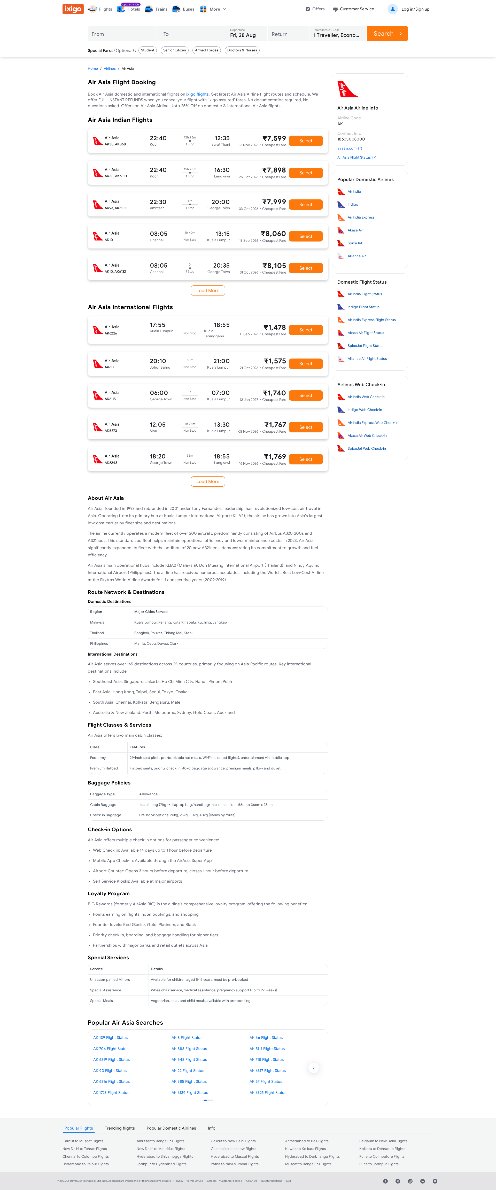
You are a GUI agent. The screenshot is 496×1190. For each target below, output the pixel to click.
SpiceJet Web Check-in (367, 448)
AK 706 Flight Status (110, 1048)
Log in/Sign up (416, 9)
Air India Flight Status (365, 294)
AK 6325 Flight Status (268, 1092)
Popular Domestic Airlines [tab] (171, 1128)
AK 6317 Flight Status (268, 1070)
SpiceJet (355, 243)
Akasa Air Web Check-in (367, 435)
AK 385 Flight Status (189, 1081)
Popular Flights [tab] (79, 1128)
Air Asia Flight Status (354, 157)
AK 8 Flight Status (187, 1037)
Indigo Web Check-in (365, 410)
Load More (208, 290)
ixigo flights (197, 94)
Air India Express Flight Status (372, 320)
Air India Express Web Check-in (373, 423)
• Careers (211, 1180)
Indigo (353, 204)
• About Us (251, 1180)
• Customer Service (230, 1180)
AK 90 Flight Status (110, 1070)
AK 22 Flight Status (188, 1070)
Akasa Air (355, 230)
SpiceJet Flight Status (365, 346)
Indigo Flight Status (363, 307)
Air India (354, 191)
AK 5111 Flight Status (267, 1048)
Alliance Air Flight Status (367, 358)
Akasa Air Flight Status (366, 333)
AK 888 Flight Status (189, 1048)
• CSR (288, 1180)
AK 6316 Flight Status (111, 1081)
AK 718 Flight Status (267, 1059)
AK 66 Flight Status (266, 1037)
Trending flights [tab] (120, 1128)
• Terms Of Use (194, 1180)
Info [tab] (211, 1128)
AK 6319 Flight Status (111, 1059)
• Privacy (178, 1180)
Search (384, 33)
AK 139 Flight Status (110, 1037)
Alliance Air (357, 256)
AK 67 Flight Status (266, 1081)
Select (306, 140)
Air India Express (361, 217)
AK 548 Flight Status (189, 1059)
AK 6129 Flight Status (190, 1092)
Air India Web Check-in (366, 397)
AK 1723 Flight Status (111, 1092)
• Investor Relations (271, 1180)
